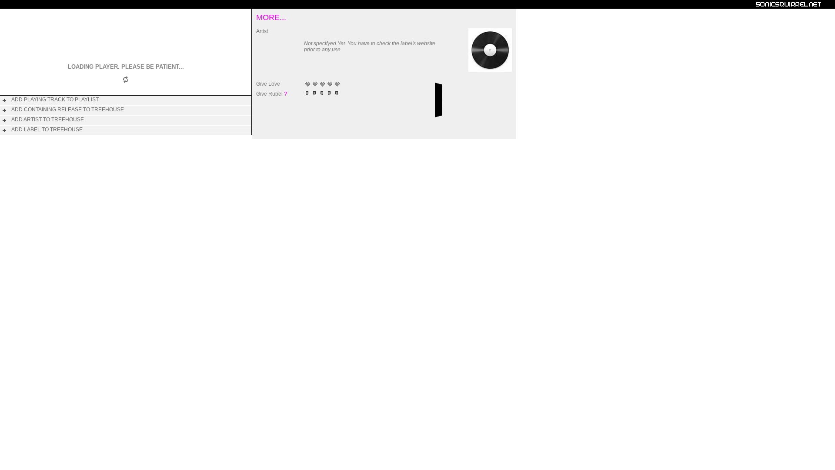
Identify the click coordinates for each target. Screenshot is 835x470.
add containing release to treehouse (67, 110)
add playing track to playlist (55, 100)
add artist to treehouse (47, 120)
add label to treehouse (47, 130)
